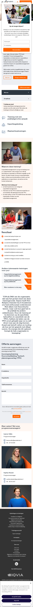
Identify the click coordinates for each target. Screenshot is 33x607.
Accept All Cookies (16, 596)
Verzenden (16, 50)
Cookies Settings (16, 604)
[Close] (30, 583)
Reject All (16, 600)
